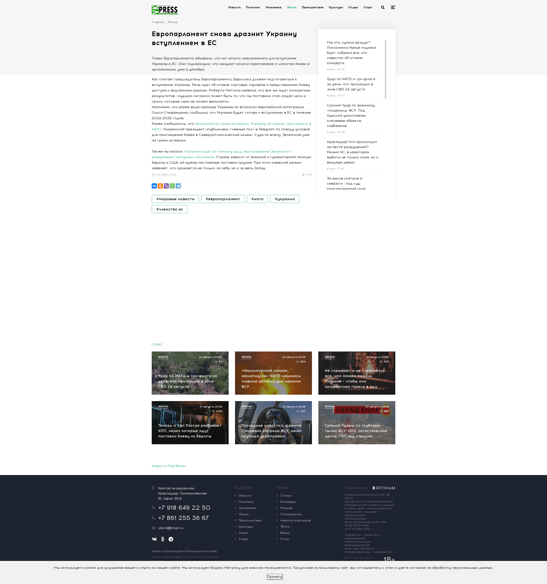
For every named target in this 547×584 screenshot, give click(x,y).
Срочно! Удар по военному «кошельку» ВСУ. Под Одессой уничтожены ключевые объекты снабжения (351, 115)
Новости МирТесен (168, 466)
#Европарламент (223, 199)
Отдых (353, 7)
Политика (253, 7)
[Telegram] (178, 185)
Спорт (367, 7)
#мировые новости (175, 199)
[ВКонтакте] (154, 185)
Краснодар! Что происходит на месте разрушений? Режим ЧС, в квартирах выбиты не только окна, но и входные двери (352, 152)
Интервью (288, 502)
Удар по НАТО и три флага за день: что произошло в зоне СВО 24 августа (351, 84)
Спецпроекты (290, 514)
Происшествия (312, 7)
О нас (285, 539)
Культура (336, 7)
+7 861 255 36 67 (183, 517)
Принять (274, 577)
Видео (285, 533)
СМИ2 (157, 345)
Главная (158, 22)
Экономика (273, 7)
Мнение (286, 508)
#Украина (285, 199)
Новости (234, 7)
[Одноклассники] (160, 185)
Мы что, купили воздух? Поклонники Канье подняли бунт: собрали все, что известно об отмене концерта (351, 52)
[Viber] (166, 185)
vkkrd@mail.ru (170, 528)
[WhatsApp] (172, 185)
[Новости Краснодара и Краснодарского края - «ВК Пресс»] (165, 9)
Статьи (285, 495)
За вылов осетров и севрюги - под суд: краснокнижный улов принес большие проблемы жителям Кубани (351, 188)
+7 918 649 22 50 (184, 507)
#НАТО (257, 199)
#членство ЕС (169, 209)
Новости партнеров (295, 520)
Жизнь (292, 7)
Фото (285, 526)
